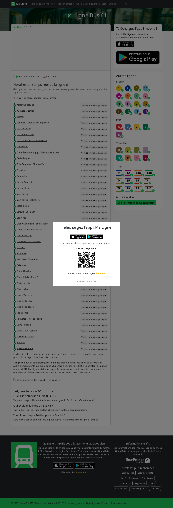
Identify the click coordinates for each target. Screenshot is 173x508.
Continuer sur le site (86, 281)
